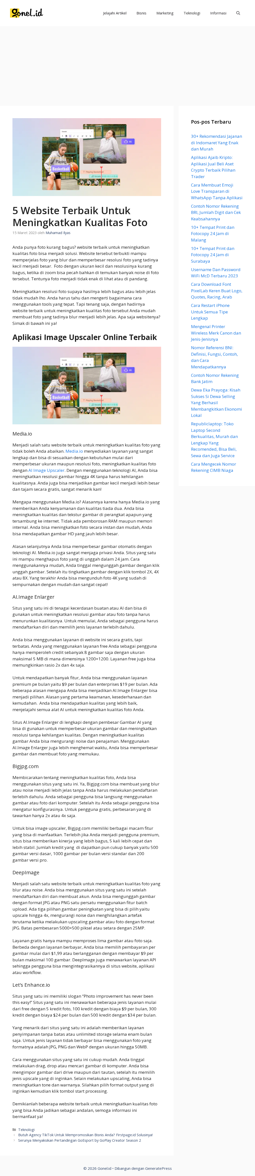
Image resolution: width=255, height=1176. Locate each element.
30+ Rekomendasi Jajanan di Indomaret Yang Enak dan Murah (216, 142)
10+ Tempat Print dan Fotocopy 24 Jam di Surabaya (212, 254)
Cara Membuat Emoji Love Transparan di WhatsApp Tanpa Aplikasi (217, 191)
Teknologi (192, 12)
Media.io (74, 451)
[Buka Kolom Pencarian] (238, 13)
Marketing (165, 12)
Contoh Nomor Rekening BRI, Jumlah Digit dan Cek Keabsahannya (216, 212)
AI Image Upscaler (46, 470)
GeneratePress (158, 1168)
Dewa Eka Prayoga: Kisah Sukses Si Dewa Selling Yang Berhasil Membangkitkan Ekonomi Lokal (216, 402)
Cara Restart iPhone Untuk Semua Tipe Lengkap (210, 311)
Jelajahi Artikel (115, 12)
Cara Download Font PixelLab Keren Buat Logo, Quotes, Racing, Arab (216, 290)
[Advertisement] (127, 63)
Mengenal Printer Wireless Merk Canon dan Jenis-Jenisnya (216, 333)
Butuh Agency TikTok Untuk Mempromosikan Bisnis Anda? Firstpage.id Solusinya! (85, 1134)
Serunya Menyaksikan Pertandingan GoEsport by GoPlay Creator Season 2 (79, 1140)
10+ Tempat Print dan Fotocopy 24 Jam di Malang (212, 233)
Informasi (218, 12)
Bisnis (141, 12)
